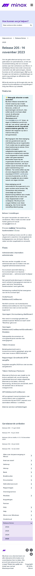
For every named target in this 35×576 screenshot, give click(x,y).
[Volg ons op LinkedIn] (27, 550)
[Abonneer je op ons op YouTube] (31, 554)
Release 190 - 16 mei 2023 (10, 449)
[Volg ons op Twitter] (31, 550)
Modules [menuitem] (6, 495)
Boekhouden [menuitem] (8, 476)
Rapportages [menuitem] (8, 488)
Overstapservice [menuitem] (9, 492)
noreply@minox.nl (13, 120)
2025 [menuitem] (7, 531)
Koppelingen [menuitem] (8, 499)
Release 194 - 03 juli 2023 (10, 444)
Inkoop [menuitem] (5, 468)
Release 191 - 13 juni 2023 (10, 432)
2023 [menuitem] (7, 539)
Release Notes (20, 38)
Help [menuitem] (4, 511)
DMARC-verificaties (21, 174)
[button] (31, 455)
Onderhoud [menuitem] (7, 519)
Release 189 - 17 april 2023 (11, 428)
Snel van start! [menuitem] (8, 460)
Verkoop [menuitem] (6, 464)
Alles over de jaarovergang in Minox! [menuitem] (14, 455)
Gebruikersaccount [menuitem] (10, 484)
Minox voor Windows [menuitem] (11, 515)
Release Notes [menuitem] (8, 523)
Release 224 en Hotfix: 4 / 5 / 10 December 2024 (16, 438)
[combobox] (15, 25)
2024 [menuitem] (7, 535)
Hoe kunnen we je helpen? (15, 21)
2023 (4, 42)
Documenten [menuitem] (8, 480)
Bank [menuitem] (5, 472)
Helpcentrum (7, 38)
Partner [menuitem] (6, 503)
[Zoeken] (31, 25)
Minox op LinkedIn (16, 86)
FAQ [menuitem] (4, 507)
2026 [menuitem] (7, 527)
